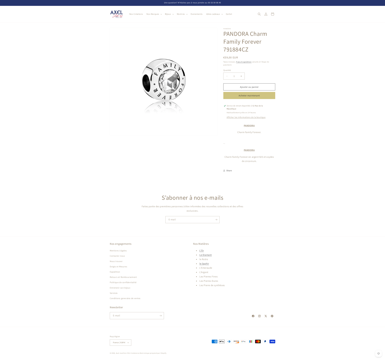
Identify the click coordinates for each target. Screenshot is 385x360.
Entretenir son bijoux (120, 287)
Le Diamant (205, 254)
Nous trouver (116, 261)
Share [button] (229, 170)
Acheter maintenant (249, 95)
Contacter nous (117, 255)
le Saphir (204, 263)
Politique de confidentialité (123, 282)
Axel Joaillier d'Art (123, 353)
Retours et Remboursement (123, 277)
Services (114, 293)
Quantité (227, 70)
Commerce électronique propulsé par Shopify (148, 353)
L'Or (201, 250)
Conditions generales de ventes (125, 298)
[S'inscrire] (216, 219)
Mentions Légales (118, 250)
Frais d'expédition (244, 62)
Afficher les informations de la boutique (246, 117)
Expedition (115, 271)
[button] (154, 14)
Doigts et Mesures (118, 266)
